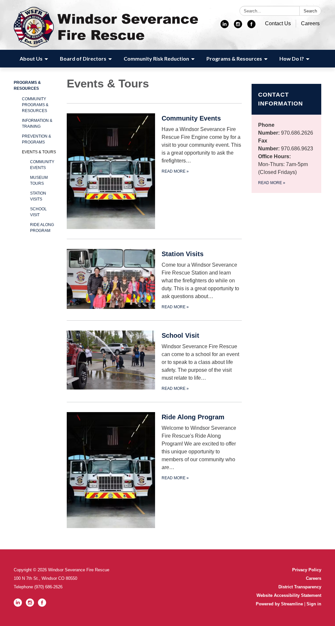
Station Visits (38, 196)
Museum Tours (39, 180)
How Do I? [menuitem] (291, 58)
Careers (310, 23)
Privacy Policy (306, 569)
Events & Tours (39, 152)
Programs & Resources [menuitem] (234, 58)
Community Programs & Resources (35, 105)
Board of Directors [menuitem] (83, 58)
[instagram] (238, 26)
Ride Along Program (42, 227)
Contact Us (278, 23)
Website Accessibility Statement (288, 595)
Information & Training (37, 123)
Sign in (314, 603)
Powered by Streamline (279, 603)
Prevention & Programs (36, 139)
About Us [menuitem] (31, 58)
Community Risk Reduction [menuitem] (156, 58)
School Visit (38, 212)
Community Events (42, 165)
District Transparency (299, 586)
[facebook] (251, 26)
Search (310, 11)
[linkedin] (224, 26)
